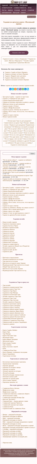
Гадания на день (7, 251)
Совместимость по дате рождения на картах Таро (18, 175)
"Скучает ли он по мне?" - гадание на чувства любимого (17, 167)
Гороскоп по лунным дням (11, 378)
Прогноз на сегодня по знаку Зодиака (14, 263)
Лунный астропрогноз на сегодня (13, 259)
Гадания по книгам (8, 233)
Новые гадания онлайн (10, 117)
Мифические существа (9, 392)
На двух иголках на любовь (23, 143)
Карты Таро (6, 332)
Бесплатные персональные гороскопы (14, 362)
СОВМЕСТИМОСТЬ (20, 8)
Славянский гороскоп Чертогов (12, 403)
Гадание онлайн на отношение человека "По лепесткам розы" (16, 179)
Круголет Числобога (9, 399)
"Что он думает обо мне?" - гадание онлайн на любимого (17, 164)
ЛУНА (29, 8)
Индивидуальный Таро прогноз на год (14, 270)
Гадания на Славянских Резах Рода (13, 320)
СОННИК (17, 10)
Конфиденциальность (23, 455)
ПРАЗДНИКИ (24, 5)
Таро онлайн (6, 285)
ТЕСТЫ (4, 10)
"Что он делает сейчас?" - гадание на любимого (17, 160)
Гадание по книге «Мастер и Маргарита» (20, 60)
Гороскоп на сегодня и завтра (12, 367)
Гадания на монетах (9, 229)
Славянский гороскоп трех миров (13, 405)
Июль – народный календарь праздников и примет (18, 425)
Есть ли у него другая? (17, 135)
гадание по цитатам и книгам (15, 85)
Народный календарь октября (12, 431)
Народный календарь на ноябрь (12, 433)
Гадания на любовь (8, 239)
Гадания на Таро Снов (9, 298)
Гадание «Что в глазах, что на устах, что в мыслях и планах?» (18, 203)
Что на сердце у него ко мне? (13, 139)
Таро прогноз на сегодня (10, 261)
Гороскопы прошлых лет (10, 382)
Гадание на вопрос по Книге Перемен (16, 74)
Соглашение (12, 455)
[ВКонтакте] (10, 89)
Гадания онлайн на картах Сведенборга (15, 322)
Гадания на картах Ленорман (11, 306)
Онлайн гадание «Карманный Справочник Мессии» (21, 62)
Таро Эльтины (7, 345)
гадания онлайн (29, 85)
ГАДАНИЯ (5, 5)
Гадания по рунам (8, 231)
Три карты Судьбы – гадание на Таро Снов (16, 187)
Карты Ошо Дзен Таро (9, 335)
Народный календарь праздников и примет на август (19, 427)
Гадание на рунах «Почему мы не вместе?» (16, 110)
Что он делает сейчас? (15, 129)
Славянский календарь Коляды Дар (13, 397)
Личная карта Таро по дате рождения (14, 172)
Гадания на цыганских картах (12, 304)
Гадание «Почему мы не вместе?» (13, 200)
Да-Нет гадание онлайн (10, 170)
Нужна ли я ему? (30, 137)
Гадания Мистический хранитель (13, 318)
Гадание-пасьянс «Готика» (11, 197)
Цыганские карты (8, 341)
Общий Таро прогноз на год (11, 267)
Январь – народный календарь (12, 414)
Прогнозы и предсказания (10, 257)
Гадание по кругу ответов (10, 206)
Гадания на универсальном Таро (12, 287)
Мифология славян (8, 390)
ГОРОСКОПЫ (13, 5)
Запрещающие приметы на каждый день (15, 437)
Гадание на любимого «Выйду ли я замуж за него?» (18, 207)
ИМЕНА (10, 10)
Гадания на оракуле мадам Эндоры (13, 309)
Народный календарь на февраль (13, 416)
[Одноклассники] (15, 89)
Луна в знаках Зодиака (9, 380)
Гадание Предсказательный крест (13, 191)
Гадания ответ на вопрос (10, 242)
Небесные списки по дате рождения (14, 195)
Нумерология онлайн (9, 248)
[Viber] (20, 89)
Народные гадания (8, 237)
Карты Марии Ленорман (10, 339)
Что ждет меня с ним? (16, 137)
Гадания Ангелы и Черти (10, 226)
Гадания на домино (8, 324)
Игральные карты (8, 337)
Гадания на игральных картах (12, 224)
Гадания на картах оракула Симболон (14, 315)
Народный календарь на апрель (12, 420)
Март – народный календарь (11, 418)
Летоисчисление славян (10, 395)
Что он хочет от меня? (16, 133)
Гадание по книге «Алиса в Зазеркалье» (15, 59)
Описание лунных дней (10, 377)
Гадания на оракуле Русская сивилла (14, 317)
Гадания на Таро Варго (10, 291)
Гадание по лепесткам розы (19, 145)
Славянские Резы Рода (9, 350)
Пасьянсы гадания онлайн (11, 227)
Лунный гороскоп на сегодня (12, 371)
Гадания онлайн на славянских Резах (14, 408)
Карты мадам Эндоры (9, 343)
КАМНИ (23, 12)
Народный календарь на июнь (12, 424)
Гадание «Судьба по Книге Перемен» (16, 72)
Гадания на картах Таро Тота (11, 289)
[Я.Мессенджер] (13, 89)
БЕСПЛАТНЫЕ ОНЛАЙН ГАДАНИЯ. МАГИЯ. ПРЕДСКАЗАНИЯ (19, 450)
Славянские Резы (8, 407)
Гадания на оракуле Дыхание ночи (13, 313)
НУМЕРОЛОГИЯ (7, 8)
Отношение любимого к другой (19, 141)
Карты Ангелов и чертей (10, 347)
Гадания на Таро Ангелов (10, 300)
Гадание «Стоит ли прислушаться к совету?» (16, 213)
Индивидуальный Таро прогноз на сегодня (16, 265)
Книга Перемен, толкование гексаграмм (15, 352)
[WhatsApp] (23, 89)
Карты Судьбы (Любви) (10, 330)
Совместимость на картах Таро (13, 123)
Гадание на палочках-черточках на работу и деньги (18, 193)
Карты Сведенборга (9, 354)
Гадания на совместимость (11, 244)
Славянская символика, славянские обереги (16, 394)
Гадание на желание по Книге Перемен (17, 80)
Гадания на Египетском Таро (11, 294)
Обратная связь (7, 443)
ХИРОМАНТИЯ (6, 12)
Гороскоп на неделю (9, 369)
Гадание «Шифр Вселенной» (11, 199)
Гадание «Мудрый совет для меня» (15, 76)
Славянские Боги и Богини (11, 388)
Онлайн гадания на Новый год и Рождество (16, 246)
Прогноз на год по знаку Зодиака (13, 268)
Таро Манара (7, 334)
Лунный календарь (8, 373)
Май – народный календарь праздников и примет (18, 422)
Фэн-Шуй (16, 12)
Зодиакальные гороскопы (10, 364)
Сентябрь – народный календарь (12, 429)
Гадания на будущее (9, 240)
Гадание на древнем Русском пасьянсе (14, 215)
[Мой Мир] (25, 89)
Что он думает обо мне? (15, 131)
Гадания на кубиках (9, 235)
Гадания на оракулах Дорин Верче (13, 311)
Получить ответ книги (18, 52)
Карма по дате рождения (17, 125)
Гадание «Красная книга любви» (15, 78)
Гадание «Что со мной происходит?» (14, 209)
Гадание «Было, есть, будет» (11, 211)
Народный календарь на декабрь (12, 435)
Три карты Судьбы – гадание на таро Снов (16, 97)
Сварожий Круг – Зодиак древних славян (15, 401)
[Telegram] (18, 89)
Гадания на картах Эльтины (11, 307)
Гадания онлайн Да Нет (10, 250)
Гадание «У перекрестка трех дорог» (14, 189)
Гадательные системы (9, 356)
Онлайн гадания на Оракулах (12, 302)
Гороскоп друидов (8, 366)
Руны (4, 348)
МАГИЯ (23, 10)
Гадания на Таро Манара (10, 293)
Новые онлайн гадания (10, 222)
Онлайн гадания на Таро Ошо (12, 296)
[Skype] (28, 89)
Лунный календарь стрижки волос (13, 375)
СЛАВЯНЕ (31, 10)
